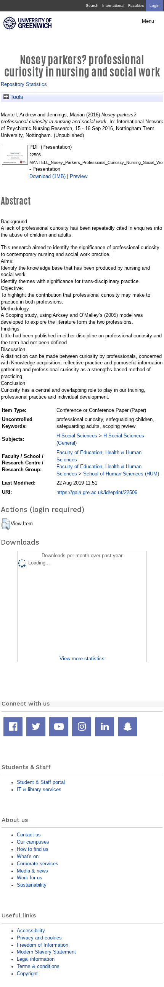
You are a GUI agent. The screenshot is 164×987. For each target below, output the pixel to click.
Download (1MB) (47, 176)
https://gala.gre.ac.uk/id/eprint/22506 (96, 492)
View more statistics (82, 658)
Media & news (32, 871)
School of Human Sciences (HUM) (121, 474)
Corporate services (37, 863)
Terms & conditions (38, 966)
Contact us (29, 835)
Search (92, 5)
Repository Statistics (24, 84)
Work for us (29, 878)
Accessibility (31, 930)
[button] (5, 524)
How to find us (32, 849)
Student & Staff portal (41, 782)
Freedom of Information (42, 945)
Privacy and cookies (39, 938)
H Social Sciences (76, 436)
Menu (148, 21)
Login (154, 5)
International (113, 5)
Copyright (27, 973)
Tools (16, 97)
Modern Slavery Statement (46, 952)
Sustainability (32, 885)
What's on (28, 856)
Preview (78, 176)
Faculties (136, 5)
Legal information (36, 959)
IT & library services (39, 789)
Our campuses (33, 842)
